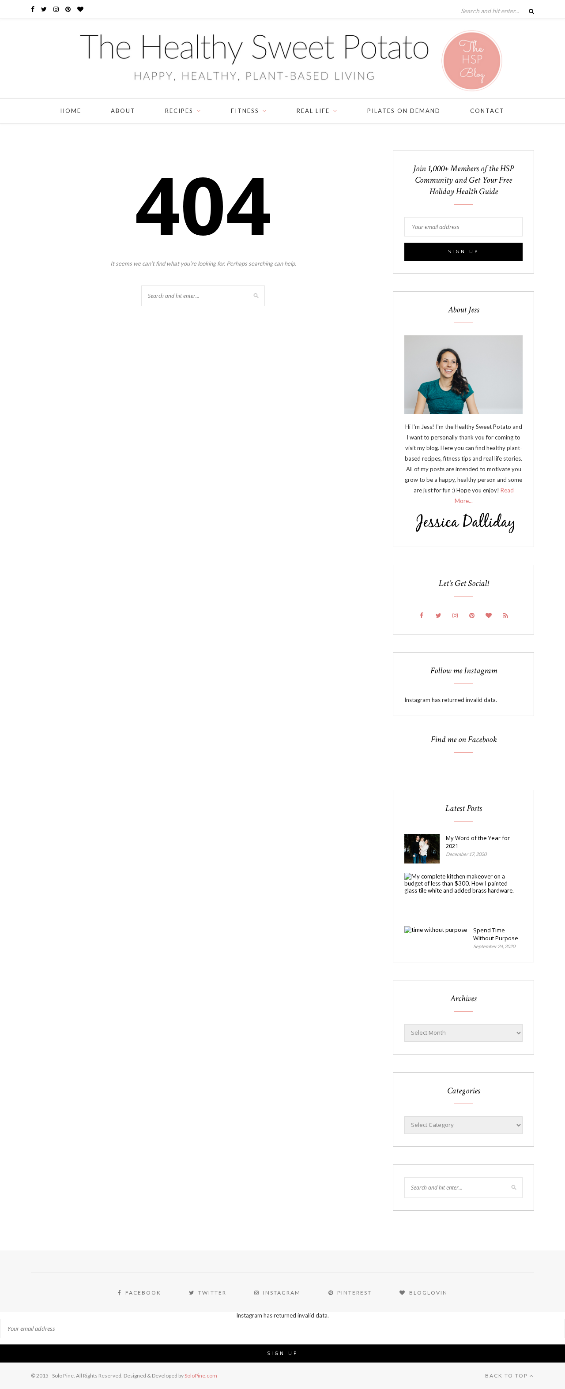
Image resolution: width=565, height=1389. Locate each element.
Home (70, 110)
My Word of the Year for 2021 (478, 842)
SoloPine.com (201, 1375)
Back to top (507, 1375)
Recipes (179, 110)
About (123, 110)
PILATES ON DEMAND (404, 110)
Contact (487, 110)
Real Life (313, 110)
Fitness (245, 110)
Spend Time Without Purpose (495, 934)
